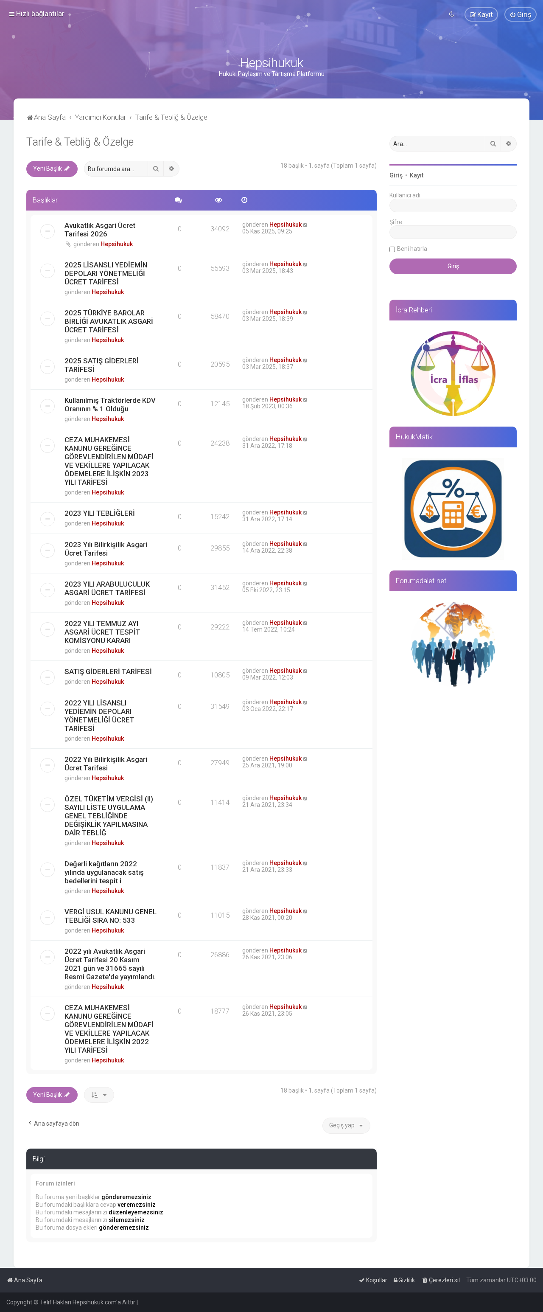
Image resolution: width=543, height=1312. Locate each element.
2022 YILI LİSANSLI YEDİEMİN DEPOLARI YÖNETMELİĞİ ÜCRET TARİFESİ (99, 716)
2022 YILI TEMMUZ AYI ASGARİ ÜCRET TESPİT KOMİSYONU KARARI (102, 632)
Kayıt (416, 175)
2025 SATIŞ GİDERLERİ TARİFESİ (101, 365)
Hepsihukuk (117, 244)
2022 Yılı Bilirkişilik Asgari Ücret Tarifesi (105, 763)
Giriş (396, 175)
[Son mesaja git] (305, 224)
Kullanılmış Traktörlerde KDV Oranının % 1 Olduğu (110, 404)
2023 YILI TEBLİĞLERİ (99, 513)
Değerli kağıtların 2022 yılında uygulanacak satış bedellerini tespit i (104, 872)
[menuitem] (520, 14)
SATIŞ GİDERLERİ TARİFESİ (108, 671)
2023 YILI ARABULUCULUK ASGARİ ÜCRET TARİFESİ (107, 588)
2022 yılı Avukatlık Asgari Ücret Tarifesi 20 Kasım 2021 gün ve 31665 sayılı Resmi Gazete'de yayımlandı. (110, 964)
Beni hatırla (412, 248)
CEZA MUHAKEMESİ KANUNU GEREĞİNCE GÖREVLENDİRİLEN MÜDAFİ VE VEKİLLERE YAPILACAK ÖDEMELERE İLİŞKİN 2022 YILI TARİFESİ (109, 1028)
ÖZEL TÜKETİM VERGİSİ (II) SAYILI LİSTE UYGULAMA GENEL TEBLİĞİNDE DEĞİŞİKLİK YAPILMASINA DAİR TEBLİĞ (108, 816)
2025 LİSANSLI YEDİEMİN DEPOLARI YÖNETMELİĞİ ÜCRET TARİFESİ (105, 273)
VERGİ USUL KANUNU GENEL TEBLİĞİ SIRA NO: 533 (110, 915)
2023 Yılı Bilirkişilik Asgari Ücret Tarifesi (105, 548)
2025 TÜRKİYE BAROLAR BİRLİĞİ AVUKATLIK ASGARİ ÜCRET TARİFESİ (108, 321)
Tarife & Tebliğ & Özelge (80, 142)
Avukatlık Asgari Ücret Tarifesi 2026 (99, 229)
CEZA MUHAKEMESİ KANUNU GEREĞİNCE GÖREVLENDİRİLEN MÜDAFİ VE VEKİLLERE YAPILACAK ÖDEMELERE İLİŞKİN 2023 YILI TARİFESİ (109, 460)
